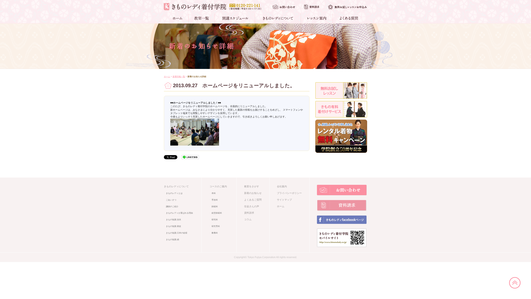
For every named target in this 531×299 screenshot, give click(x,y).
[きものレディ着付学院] (195, 6)
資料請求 (249, 212)
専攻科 (215, 200)
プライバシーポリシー (289, 193)
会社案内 (282, 186)
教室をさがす (251, 186)
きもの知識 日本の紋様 (176, 233)
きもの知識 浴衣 (173, 219)
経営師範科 (217, 213)
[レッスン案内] (317, 18)
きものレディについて (176, 186)
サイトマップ (284, 199)
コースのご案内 (218, 186)
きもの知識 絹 (172, 239)
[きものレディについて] (278, 18)
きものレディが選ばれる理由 (179, 213)
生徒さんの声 (251, 206)
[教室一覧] (202, 18)
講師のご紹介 (172, 206)
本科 (214, 193)
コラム (248, 219)
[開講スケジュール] (235, 18)
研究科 (215, 219)
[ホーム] (178, 18)
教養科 (215, 233)
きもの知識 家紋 (173, 226)
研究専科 (216, 226)
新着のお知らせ (253, 193)
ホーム (167, 76)
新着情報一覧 (179, 76)
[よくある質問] (348, 18)
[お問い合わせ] (284, 7)
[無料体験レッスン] (347, 7)
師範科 (215, 206)
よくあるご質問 (253, 199)
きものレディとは (174, 193)
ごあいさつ (171, 200)
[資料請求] (311, 7)
